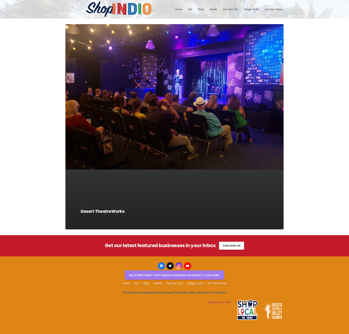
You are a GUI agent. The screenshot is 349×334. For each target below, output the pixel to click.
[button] (194, 9)
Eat (137, 283)
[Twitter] (170, 265)
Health (158, 283)
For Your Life (174, 283)
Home (126, 283)
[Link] (119, 9)
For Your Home (217, 283)
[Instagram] (178, 265)
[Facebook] (161, 265)
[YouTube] (187, 265)
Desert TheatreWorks (103, 211)
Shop (146, 283)
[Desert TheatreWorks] (174, 97)
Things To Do (195, 283)
